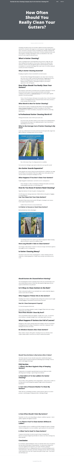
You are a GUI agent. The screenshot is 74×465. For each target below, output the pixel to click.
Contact (62, 1)
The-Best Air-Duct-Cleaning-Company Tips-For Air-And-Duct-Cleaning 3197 (29, 1)
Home (57, 1)
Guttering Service (36, 93)
